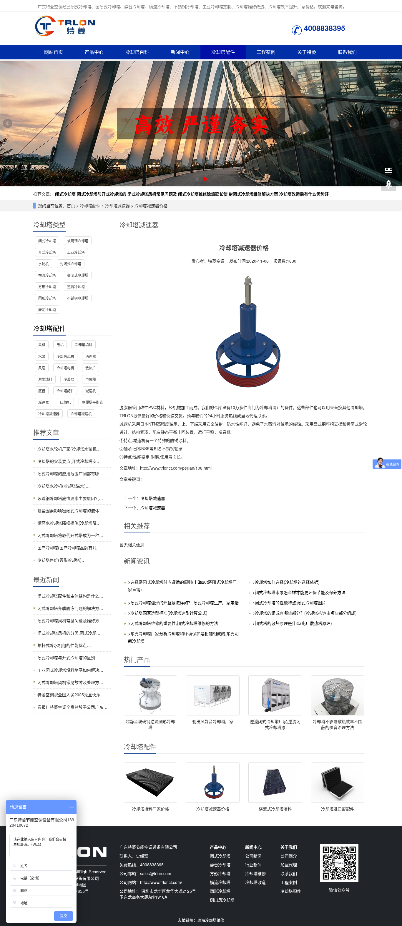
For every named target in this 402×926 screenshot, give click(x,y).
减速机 (90, 390)
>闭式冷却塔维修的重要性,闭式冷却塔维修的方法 (173, 623)
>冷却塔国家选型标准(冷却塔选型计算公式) (167, 613)
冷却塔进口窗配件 (337, 809)
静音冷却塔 (220, 864)
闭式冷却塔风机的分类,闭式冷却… (68, 633)
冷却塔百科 (137, 52)
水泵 (41, 356)
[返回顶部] (388, 185)
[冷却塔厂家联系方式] (201, 123)
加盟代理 (288, 864)
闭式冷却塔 (65, 194)
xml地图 (79, 884)
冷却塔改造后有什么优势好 (304, 194)
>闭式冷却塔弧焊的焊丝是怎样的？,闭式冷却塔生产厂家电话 (183, 602)
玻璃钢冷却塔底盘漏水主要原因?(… (70, 498)
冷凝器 (69, 379)
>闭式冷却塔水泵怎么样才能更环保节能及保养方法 (299, 592)
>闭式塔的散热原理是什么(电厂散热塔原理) (292, 623)
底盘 (41, 390)
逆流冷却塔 (76, 286)
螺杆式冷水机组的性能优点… (64, 645)
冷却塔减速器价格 (212, 809)
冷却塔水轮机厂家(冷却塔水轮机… (69, 449)
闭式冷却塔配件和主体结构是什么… (70, 596)
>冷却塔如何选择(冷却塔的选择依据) (286, 582)
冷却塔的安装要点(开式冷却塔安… (69, 461)
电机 (60, 344)
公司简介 (288, 856)
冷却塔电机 (65, 367)
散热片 (90, 367)
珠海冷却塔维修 (210, 920)
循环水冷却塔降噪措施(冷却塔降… (69, 523)
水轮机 (43, 263)
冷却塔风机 (65, 356)
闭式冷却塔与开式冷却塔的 (101, 194)
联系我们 (347, 52)
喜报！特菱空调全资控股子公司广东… (72, 707)
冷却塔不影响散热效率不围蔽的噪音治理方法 (337, 724)
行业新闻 (253, 864)
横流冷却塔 (47, 275)
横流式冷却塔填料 (275, 809)
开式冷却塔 (47, 252)
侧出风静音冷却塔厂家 (212, 721)
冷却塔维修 (255, 873)
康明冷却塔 (47, 309)
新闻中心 (180, 52)
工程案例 (266, 52)
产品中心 (94, 52)
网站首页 (53, 52)
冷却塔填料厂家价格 (150, 809)
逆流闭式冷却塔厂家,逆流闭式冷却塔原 (275, 724)
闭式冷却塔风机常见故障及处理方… (70, 682)
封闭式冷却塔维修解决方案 (253, 194)
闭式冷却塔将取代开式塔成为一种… (70, 535)
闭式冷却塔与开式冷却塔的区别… (68, 657)
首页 (71, 205)
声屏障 (90, 379)
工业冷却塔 (76, 252)
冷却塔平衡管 (92, 402)
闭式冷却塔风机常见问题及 (152, 194)
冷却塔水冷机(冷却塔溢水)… (63, 486)
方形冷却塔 (47, 286)
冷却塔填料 (83, 344)
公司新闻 (253, 856)
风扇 (41, 367)
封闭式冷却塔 (70, 263)
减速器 (43, 402)
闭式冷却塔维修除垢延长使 (202, 194)
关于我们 (288, 847)
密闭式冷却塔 (77, 275)
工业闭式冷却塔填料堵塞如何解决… (70, 670)
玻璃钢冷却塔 (77, 240)
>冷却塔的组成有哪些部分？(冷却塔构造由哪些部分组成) (305, 613)
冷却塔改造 (255, 882)
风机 (41, 344)
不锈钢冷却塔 (77, 298)
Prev (7, 123)
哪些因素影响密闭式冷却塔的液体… (70, 510)
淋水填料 (45, 379)
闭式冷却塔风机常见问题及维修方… (70, 620)
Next (394, 123)
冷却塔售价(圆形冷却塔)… (61, 560)
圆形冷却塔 (47, 298)
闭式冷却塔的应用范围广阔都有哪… (70, 473)
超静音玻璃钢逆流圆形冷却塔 (150, 724)
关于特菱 (306, 52)
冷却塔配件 (223, 52)
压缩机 (65, 402)
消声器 (90, 356)
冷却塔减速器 (117, 205)
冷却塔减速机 (81, 413)
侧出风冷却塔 (222, 900)
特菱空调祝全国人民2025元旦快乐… (70, 695)
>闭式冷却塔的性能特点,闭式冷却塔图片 (289, 602)
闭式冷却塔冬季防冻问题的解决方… (70, 608)
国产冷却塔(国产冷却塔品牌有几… (69, 547)
